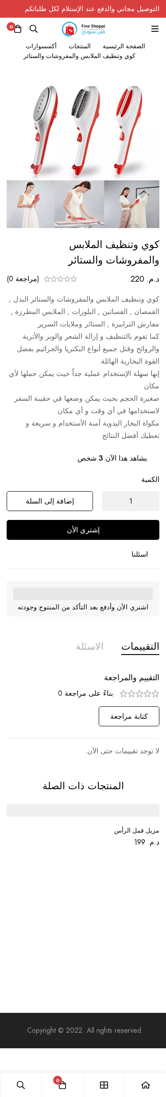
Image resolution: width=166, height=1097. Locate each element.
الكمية (150, 479)
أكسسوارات (41, 46)
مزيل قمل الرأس (136, 830)
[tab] (140, 646)
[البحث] (34, 28)
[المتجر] (104, 1085)
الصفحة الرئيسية (124, 46)
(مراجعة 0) (23, 279)
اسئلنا (139, 554)
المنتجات (80, 46)
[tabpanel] (83, 715)
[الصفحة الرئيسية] (145, 1085)
